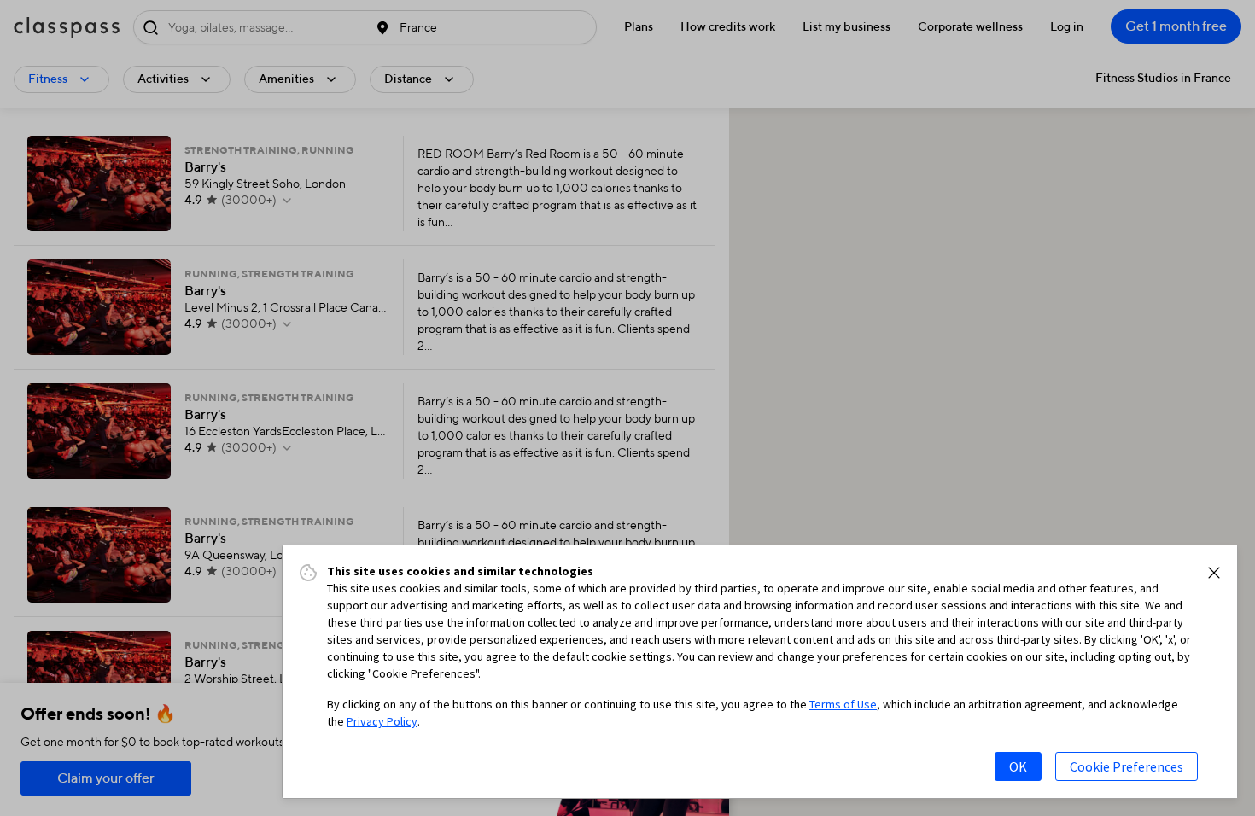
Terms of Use (843, 704)
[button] (1214, 573)
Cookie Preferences (1126, 766)
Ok (1018, 766)
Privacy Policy (382, 721)
